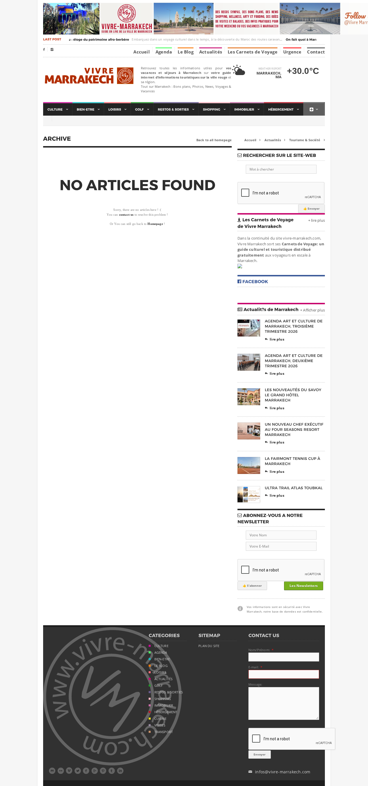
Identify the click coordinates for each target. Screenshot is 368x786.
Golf (158, 686)
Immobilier (163, 705)
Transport (163, 732)
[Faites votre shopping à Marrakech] (214, 109)
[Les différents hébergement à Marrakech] (283, 109)
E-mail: (253, 667)
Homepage (155, 223)
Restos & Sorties (168, 692)
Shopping (162, 699)
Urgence (292, 51)
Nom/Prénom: (259, 649)
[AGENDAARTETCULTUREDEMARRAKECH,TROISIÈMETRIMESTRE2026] (294, 326)
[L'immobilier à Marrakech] (247, 109)
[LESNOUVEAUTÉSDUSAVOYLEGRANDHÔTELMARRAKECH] (293, 395)
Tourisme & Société (307, 140)
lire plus (274, 339)
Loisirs (160, 672)
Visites (159, 725)
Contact (316, 51)
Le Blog (185, 51)
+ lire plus (316, 220)
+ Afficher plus (312, 310)
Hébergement (165, 712)
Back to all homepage (214, 140)
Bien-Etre (162, 659)
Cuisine (160, 719)
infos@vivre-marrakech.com (279, 771)
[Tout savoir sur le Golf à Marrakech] (142, 109)
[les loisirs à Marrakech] (117, 109)
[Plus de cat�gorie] (313, 109)
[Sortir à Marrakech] (176, 109)
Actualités (210, 51)
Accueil (141, 51)
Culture (161, 646)
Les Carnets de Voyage (252, 51)
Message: (255, 684)
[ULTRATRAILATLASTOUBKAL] (294, 487)
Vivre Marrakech (88, 76)
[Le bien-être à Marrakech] (88, 109)
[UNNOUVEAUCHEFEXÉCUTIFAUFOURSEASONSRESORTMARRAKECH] (295, 429)
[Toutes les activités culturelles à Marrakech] (57, 109)
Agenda (164, 51)
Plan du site (208, 646)
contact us (126, 214)
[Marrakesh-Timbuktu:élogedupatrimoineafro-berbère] (78, 39)
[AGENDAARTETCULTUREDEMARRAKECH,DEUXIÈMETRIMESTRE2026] (294, 360)
